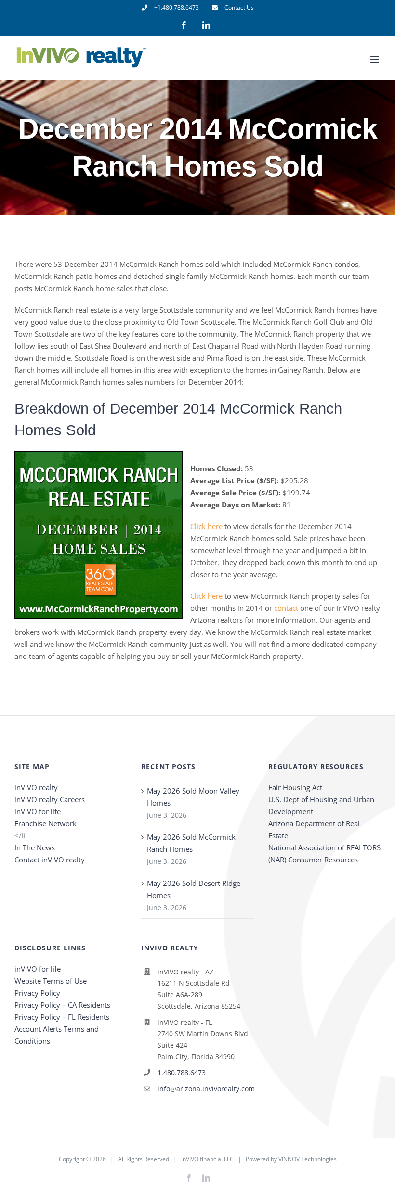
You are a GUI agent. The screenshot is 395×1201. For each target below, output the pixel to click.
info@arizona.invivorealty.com (206, 1088)
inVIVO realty (36, 787)
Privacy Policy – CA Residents (62, 1005)
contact (286, 608)
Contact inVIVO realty (49, 859)
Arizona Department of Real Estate (314, 829)
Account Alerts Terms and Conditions (56, 1035)
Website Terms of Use (50, 981)
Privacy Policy (37, 993)
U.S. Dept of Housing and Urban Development (321, 805)
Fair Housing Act (295, 787)
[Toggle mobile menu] (375, 59)
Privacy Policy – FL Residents (61, 1017)
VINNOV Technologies (307, 1159)
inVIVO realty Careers (49, 799)
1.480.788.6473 (182, 1072)
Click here (206, 526)
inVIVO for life (37, 811)
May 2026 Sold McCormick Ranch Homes (191, 843)
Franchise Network (45, 823)
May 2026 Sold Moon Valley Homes (193, 797)
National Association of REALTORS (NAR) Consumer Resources (324, 853)
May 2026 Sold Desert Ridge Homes (193, 889)
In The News (34, 847)
